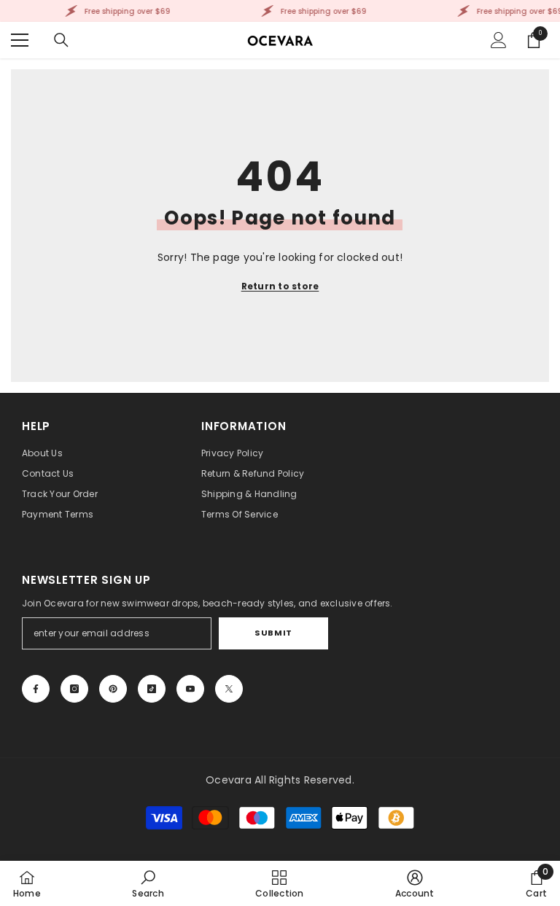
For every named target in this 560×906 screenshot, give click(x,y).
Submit (273, 633)
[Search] (61, 40)
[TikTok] (152, 689)
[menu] (19, 40)
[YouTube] (190, 689)
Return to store (280, 286)
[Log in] (499, 40)
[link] (148, 883)
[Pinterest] (113, 689)
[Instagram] (74, 689)
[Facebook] (36, 689)
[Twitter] (229, 689)
